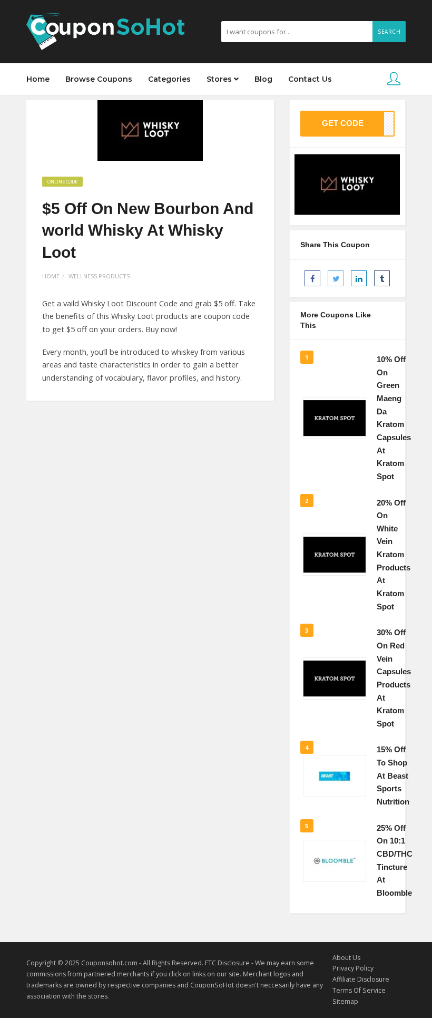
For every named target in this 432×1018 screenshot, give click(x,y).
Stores (220, 79)
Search (389, 31)
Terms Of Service (359, 990)
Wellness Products (99, 276)
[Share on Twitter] (335, 278)
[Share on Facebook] (312, 278)
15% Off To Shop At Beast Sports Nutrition (393, 775)
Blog (263, 79)
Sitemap (345, 1001)
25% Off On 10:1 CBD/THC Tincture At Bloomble (395, 860)
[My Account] (393, 79)
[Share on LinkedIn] (359, 278)
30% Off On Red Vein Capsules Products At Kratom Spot (394, 678)
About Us (346, 957)
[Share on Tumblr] (382, 278)
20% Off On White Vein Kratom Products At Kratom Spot (393, 555)
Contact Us (310, 79)
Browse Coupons (98, 79)
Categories (169, 79)
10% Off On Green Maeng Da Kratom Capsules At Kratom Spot (394, 418)
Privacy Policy (353, 968)
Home (38, 79)
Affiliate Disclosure (360, 979)
